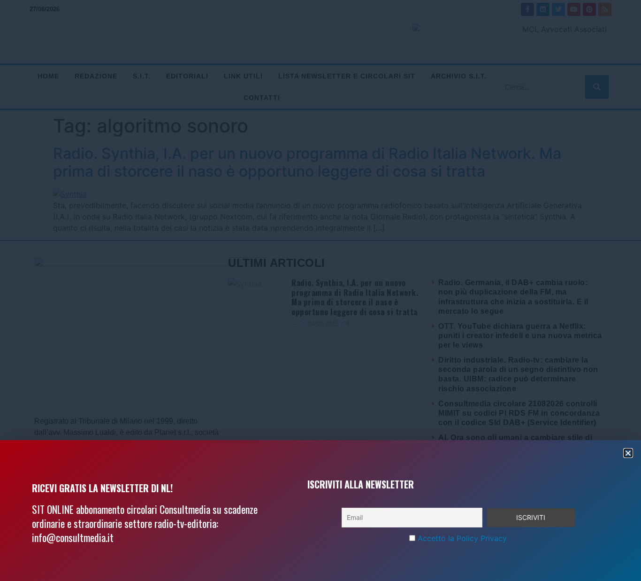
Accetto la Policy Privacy (462, 538)
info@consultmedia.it (73, 537)
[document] (320, 290)
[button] (628, 453)
